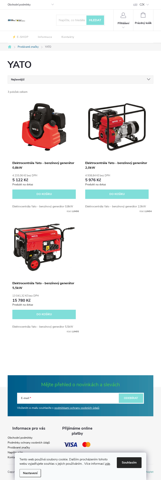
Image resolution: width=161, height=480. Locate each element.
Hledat (95, 20)
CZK (142, 4)
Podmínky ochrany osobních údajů (29, 442)
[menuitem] (20, 37)
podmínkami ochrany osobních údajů (76, 408)
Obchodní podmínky (19, 4)
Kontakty (13, 457)
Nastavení (30, 473)
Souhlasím (129, 462)
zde (107, 464)
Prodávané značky (19, 447)
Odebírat (131, 398)
